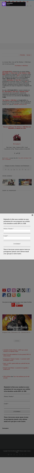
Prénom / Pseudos (8, 228)
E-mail (6, 236)
